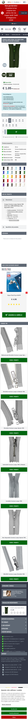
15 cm (6, 120)
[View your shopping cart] (25, 29)
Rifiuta (14, 717)
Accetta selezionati (14, 713)
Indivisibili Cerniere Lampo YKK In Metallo (14, 464)
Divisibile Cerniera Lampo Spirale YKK (14, 428)
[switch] (24, 2)
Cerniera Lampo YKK (16, 34)
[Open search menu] (19, 29)
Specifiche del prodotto (12, 227)
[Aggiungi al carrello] (16, 131)
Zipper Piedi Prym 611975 (14, 295)
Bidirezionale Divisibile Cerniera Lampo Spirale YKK (14, 355)
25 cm (19, 120)
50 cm (13, 125)
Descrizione (9, 199)
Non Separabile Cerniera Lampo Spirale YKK (14, 537)
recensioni (18, 651)
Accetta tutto (14, 709)
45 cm (9, 125)
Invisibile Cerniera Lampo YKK (14, 501)
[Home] (2, 34)
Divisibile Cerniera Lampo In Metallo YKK (14, 391)
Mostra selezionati (6, 704)
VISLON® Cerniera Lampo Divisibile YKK (14, 574)
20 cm (13, 120)
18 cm (9, 120)
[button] (8, 137)
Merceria (7, 34)
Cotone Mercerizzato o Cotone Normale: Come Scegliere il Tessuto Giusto (17, 592)
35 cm (3, 125)
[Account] (14, 29)
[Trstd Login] (25, 2)
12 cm (3, 120)
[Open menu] (2, 29)
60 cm (16, 125)
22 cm (16, 120)
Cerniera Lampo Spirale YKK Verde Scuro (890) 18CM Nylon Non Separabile (17, 607)
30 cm (23, 120)
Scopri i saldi (24, 13)
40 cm (6, 125)
